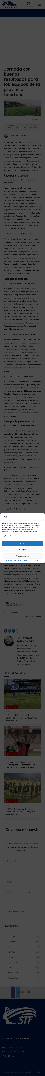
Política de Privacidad (24, 560)
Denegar (22, 550)
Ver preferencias (22, 556)
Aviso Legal (36, 560)
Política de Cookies (11, 560)
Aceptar (23, 543)
